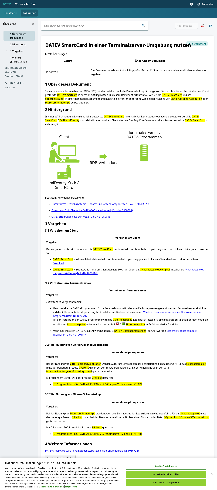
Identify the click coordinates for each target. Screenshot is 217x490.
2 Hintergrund (18, 44)
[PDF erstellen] (203, 26)
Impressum (71, 486)
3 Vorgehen (16, 51)
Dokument (29, 13)
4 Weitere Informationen (18, 59)
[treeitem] (19, 36)
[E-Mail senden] (211, 26)
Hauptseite (10, 13)
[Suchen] (143, 26)
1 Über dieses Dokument (18, 36)
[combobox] (91, 26)
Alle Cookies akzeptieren (166, 482)
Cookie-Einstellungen (166, 466)
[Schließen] (211, 473)
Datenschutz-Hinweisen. (51, 486)
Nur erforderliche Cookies (166, 474)
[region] (108, 474)
